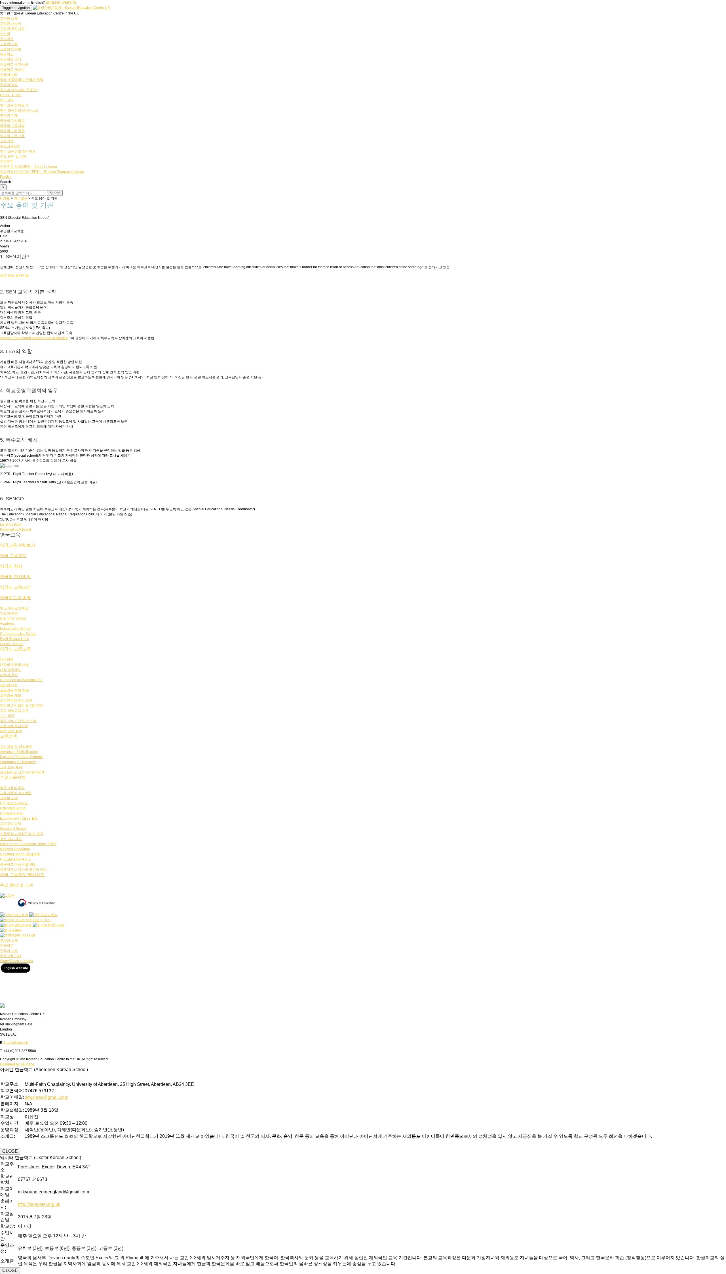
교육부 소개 (9, 798)
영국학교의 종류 (12, 131)
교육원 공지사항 (12, 29)
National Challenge (15, 849)
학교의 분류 (9, 613)
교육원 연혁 (9, 44)
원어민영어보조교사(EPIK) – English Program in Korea (42, 172)
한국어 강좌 (9, 85)
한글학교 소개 (10, 59)
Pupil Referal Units (14, 639)
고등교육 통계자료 (14, 726)
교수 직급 (7, 716)
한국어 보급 (9, 951)
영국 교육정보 (13, 555)
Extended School (13, 808)
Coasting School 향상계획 (20, 854)
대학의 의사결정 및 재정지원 (21, 706)
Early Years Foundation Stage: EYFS (28, 844)
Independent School (15, 629)
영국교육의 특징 (12, 788)
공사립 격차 (9, 685)
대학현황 (7, 660)
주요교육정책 (10, 146)
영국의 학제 (9, 115)
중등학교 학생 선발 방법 (18, 864)
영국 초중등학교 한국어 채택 (21, 80)
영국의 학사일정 (12, 121)
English (6, 177)
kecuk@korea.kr (16, 1043)
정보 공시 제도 (11, 839)
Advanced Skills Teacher (19, 752)
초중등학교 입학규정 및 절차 (21, 834)
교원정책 (7, 141)
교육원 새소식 (10, 24)
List (2, 524)
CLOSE (10, 1151)
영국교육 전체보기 (14, 105)
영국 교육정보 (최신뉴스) (19, 110)
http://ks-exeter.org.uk (39, 1204)
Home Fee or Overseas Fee (21, 680)
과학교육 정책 (10, 824)
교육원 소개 (9, 18)
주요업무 (7, 39)
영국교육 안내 (10, 956)
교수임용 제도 (10, 695)
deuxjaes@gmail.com (46, 1097)
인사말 (5, 34)
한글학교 (7, 54)
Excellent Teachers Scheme (21, 757)
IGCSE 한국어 (11, 95)
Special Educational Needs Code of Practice (34, 338)
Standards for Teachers (18, 762)
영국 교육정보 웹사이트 (18, 151)
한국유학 (7, 161)
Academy (7, 624)
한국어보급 (8, 75)
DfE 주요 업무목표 (14, 803)
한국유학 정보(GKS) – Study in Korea (28, 167)
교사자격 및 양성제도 (16, 747)
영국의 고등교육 (12, 136)
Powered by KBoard (15, 530)
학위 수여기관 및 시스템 (18, 721)
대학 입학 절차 (11, 731)
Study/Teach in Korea (16, 961)
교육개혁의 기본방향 (15, 793)
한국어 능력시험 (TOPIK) (19, 90)
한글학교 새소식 (12, 70)
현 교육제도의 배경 (14, 608)
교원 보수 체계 (11, 767)
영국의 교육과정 (12, 126)
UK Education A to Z (15, 859)
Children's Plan (12, 813)
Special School (11, 644)
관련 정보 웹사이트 (14, 275)
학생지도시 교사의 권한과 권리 (23, 870)
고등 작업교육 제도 (14, 711)
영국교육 (7, 100)
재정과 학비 (9, 675)
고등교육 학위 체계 (14, 690)
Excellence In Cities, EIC (19, 818)
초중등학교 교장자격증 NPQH (23, 772)
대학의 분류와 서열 (14, 665)
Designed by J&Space (17, 1064)
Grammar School (13, 618)
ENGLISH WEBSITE (61, 3)
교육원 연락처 (10, 49)
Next (17, 524)
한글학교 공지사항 (14, 64)
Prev (9, 524)
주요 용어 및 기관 (13, 156)
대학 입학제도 (10, 670)
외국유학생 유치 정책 (16, 700)
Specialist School (13, 829)
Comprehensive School (18, 634)
